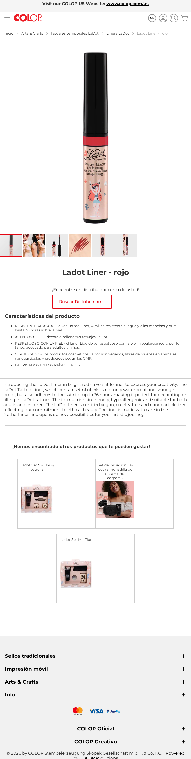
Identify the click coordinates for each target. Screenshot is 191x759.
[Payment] (95, 711)
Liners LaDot (117, 33)
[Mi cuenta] (163, 18)
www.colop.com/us (127, 3)
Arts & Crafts (32, 33)
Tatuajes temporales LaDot (75, 33)
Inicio (8, 33)
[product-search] (173, 18)
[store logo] (28, 18)
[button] (34, 245)
